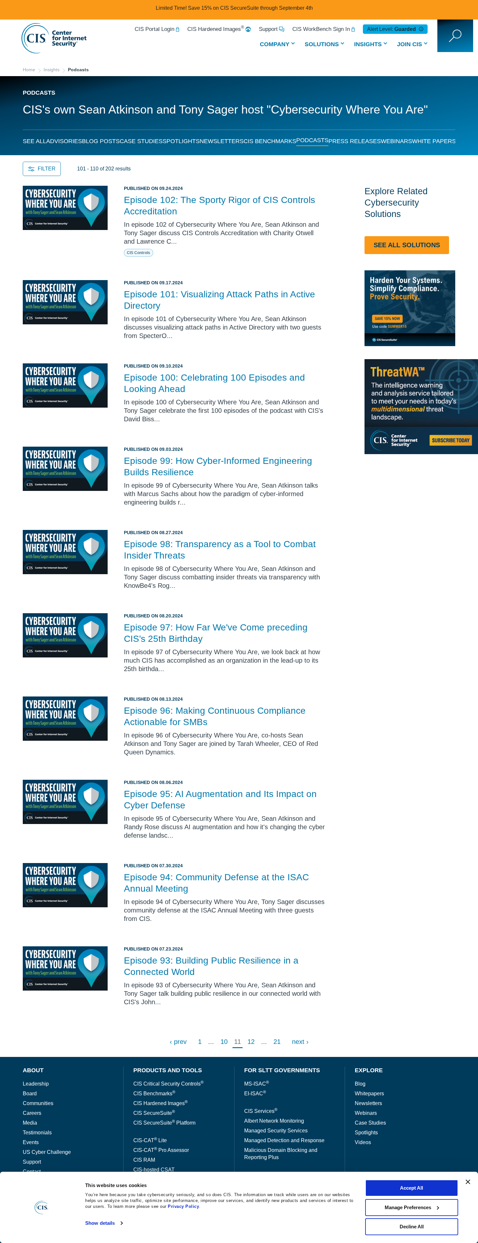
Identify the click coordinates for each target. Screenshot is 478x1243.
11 (237, 1041)
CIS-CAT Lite (150, 1140)
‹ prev (178, 1041)
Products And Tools (167, 1070)
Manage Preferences (408, 1207)
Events (31, 1142)
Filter (47, 168)
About (33, 1070)
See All (34, 141)
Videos (363, 1142)
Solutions (322, 44)
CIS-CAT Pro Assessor (161, 1150)
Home (29, 69)
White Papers (434, 141)
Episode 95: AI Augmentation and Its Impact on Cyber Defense (220, 799)
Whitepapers (369, 1093)
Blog (360, 1084)
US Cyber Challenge (47, 1152)
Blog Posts (101, 141)
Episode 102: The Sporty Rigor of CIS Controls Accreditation (219, 205)
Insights (368, 44)
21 (277, 1041)
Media (30, 1123)
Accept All (411, 1188)
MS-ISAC (256, 1084)
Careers (32, 1113)
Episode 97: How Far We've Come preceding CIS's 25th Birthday (216, 633)
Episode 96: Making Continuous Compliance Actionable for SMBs (215, 716)
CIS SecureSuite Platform (164, 1123)
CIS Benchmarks (270, 141)
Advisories (64, 141)
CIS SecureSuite (154, 1113)
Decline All (412, 1226)
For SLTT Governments (282, 1070)
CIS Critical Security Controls (168, 1084)
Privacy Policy (183, 1206)
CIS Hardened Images (215, 29)
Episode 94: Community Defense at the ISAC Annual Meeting (216, 883)
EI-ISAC (255, 1093)
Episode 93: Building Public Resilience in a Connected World (211, 966)
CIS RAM (144, 1160)
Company (274, 44)
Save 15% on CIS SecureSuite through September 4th (250, 8)
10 (224, 1041)
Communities (38, 1103)
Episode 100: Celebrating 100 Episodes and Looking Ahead (214, 383)
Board (30, 1093)
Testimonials (37, 1132)
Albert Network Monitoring (274, 1121)
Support (268, 29)
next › (300, 1041)
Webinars (396, 141)
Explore (369, 1070)
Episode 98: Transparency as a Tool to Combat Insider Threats (220, 550)
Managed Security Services (276, 1130)
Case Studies (141, 141)
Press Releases (354, 141)
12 (251, 1041)
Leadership (36, 1084)
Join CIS (409, 44)
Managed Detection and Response (284, 1140)
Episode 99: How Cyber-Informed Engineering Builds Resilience (218, 466)
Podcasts (312, 140)
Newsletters (222, 141)
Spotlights (181, 141)
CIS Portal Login (154, 29)
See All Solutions (407, 245)
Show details (100, 1223)
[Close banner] (468, 1182)
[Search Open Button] (455, 36)
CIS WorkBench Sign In (321, 29)
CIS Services (260, 1111)
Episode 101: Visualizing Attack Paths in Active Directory (219, 300)
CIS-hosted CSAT (154, 1169)
